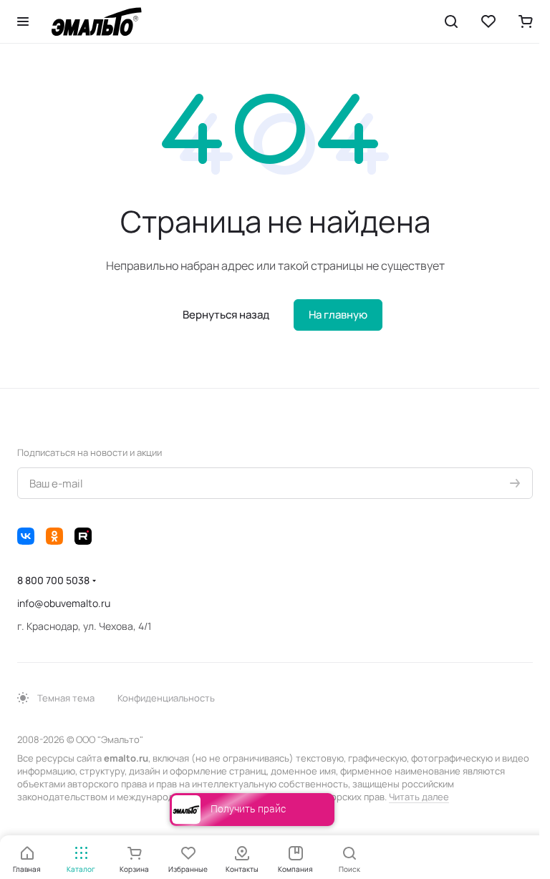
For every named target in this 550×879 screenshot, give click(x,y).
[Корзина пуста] (525, 21)
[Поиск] (451, 21)
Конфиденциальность (166, 697)
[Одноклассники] (54, 536)
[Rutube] (83, 536)
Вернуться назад (226, 314)
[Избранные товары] (488, 21)
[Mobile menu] (23, 21)
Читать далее (419, 796)
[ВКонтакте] (25, 536)
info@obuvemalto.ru (63, 603)
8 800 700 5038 (53, 580)
